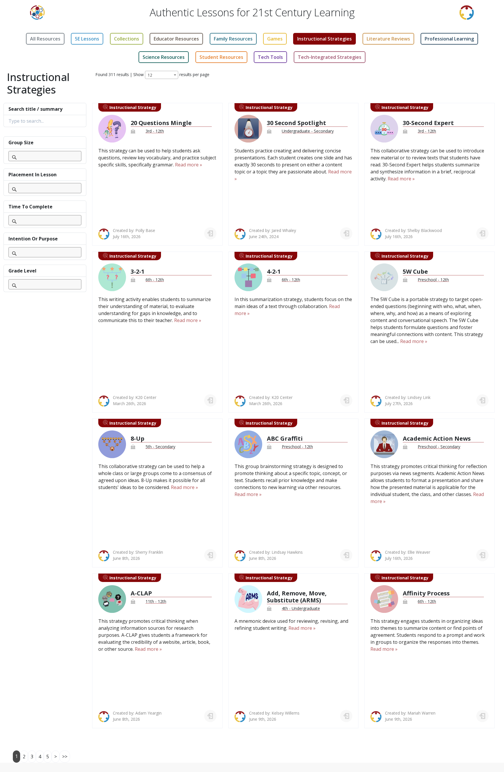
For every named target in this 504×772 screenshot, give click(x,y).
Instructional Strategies (324, 39)
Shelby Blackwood (424, 230)
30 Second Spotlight (296, 123)
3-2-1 (137, 271)
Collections (126, 39)
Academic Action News (437, 438)
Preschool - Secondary (439, 446)
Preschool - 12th (433, 279)
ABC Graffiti (285, 438)
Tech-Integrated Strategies (329, 57)
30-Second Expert (428, 123)
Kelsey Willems (286, 713)
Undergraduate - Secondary (308, 131)
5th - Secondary (160, 446)
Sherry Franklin (149, 552)
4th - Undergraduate (301, 608)
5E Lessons (87, 39)
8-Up (137, 438)
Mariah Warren (421, 713)
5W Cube (415, 271)
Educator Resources (176, 39)
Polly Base (145, 230)
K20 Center (145, 397)
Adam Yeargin (148, 713)
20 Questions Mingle (161, 123)
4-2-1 (274, 271)
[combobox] (161, 75)
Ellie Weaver (418, 552)
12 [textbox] (150, 75)
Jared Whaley (284, 230)
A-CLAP (141, 593)
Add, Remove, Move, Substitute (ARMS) (297, 596)
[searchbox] (21, 157)
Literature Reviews (388, 39)
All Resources (45, 39)
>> (64, 756)
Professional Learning (449, 39)
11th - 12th (156, 601)
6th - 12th (155, 279)
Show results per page (171, 75)
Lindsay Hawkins (287, 552)
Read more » (188, 164)
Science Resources (164, 57)
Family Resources (233, 39)
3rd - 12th (155, 131)
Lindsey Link (418, 397)
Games (275, 39)
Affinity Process (426, 593)
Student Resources (221, 57)
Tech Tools (270, 57)
